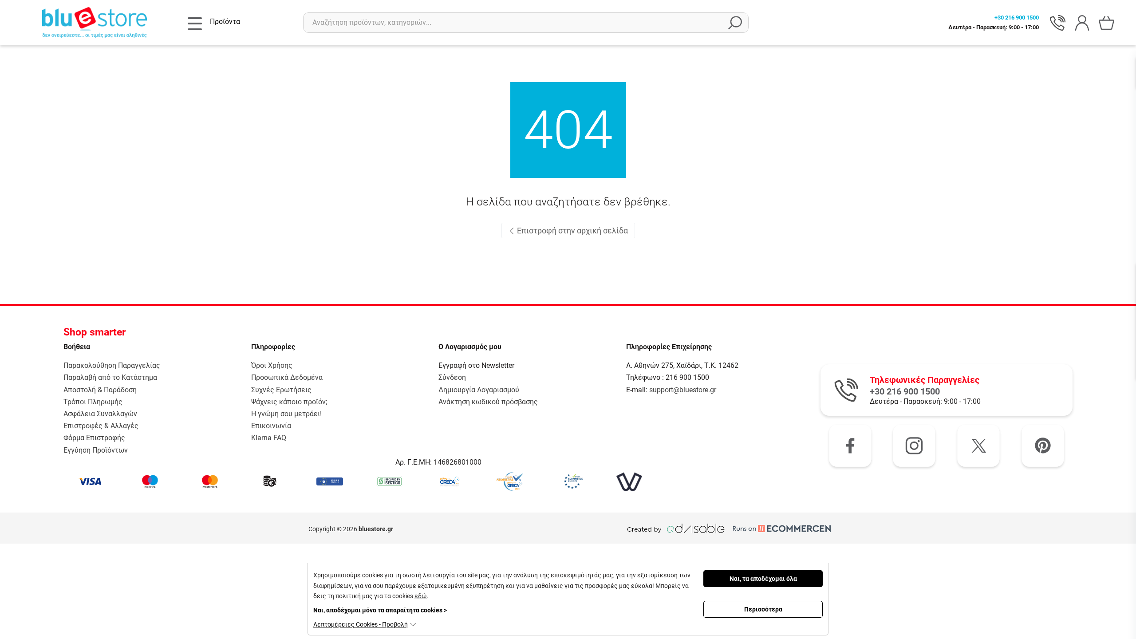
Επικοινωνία (271, 426)
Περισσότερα (763, 609)
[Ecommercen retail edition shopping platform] (775, 529)
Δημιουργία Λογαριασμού (478, 390)
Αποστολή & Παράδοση (100, 390)
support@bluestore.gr (682, 390)
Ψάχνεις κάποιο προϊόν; (289, 402)
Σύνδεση (452, 377)
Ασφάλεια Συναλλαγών (100, 414)
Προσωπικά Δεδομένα (287, 377)
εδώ (420, 596)
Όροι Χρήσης (271, 365)
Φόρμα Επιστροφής (94, 438)
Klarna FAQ (268, 438)
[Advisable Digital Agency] (676, 529)
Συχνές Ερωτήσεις (281, 390)
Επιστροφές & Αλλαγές (100, 426)
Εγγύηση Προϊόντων (95, 450)
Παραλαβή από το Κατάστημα (110, 377)
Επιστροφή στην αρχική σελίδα (571, 230)
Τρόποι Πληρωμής (92, 402)
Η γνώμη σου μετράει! (286, 414)
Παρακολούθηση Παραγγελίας (111, 365)
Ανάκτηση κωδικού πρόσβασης (488, 402)
